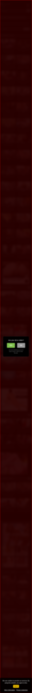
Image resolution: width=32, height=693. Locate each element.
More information (9, 690)
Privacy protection (22, 690)
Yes (10, 345)
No (21, 345)
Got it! (16, 686)
